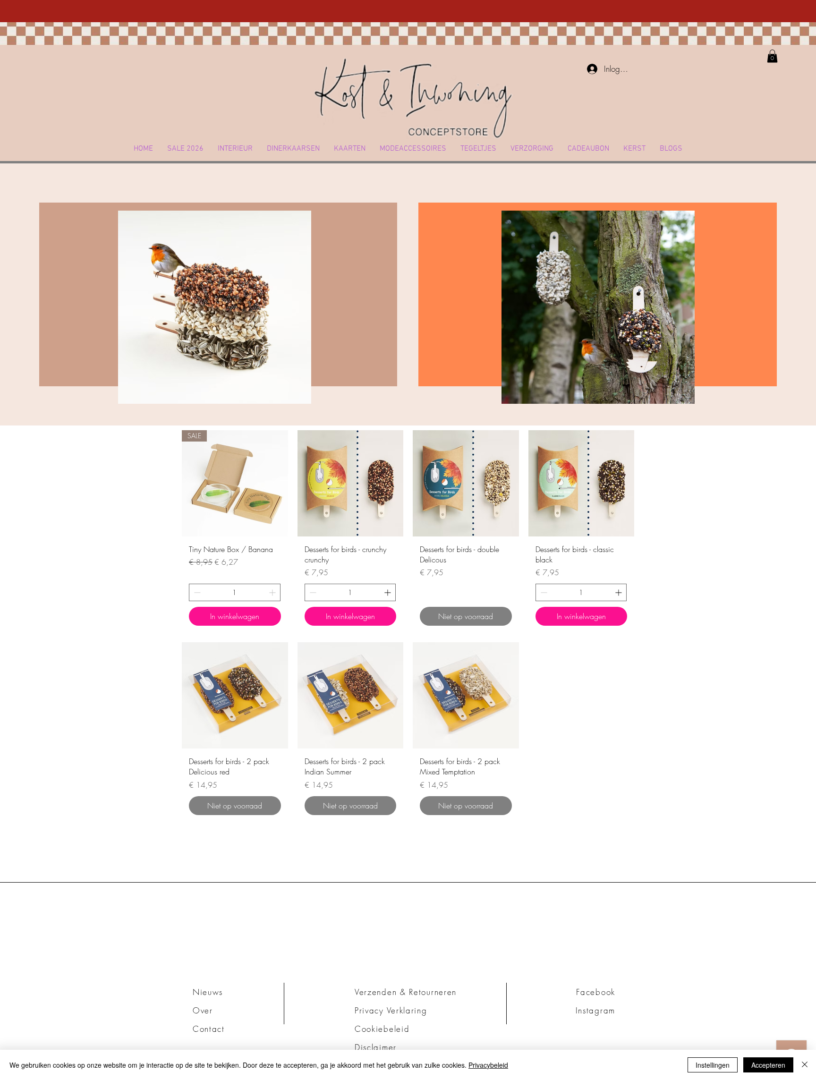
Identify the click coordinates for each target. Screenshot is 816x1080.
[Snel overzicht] (351, 483)
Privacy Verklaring (391, 1010)
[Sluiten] (804, 1064)
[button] (235, 148)
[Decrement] (196, 592)
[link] (772, 56)
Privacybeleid (488, 1065)
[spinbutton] (234, 592)
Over (203, 1010)
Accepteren (768, 1065)
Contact (209, 1028)
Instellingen (713, 1065)
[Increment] (273, 592)
